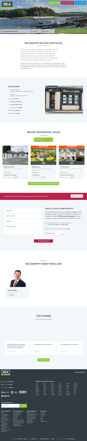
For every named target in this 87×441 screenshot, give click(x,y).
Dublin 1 (75, 383)
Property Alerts (54, 3)
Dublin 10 (60, 386)
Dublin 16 (60, 388)
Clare (52, 383)
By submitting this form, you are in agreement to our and (59, 223)
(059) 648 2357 (16, 104)
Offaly (60, 393)
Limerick (60, 391)
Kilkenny (37, 391)
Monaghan (53, 393)
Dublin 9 (52, 386)
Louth (75, 391)
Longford (68, 391)
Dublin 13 (37, 388)
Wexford (60, 394)
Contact (44, 3)
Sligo (75, 393)
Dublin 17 (68, 388)
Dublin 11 (68, 386)
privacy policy (64, 224)
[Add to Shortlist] (26, 148)
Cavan (44, 383)
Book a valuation (67, 3)
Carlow (37, 383)
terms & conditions (54, 224)
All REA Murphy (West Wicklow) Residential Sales (43, 183)
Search (63, 31)
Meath (44, 393)
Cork (59, 383)
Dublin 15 (53, 388)
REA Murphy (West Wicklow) (10, 31)
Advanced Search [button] (81, 30)
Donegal (67, 383)
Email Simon (12, 295)
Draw (79, 31)
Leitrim (52, 391)
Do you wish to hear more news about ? (59, 229)
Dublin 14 (45, 388)
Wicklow (67, 394)
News (37, 3)
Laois (44, 391)
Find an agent (80, 3)
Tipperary (37, 394)
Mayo (37, 393)
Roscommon (68, 393)
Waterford (45, 394)
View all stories (43, 360)
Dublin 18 (75, 388)
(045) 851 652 (16, 101)
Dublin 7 (37, 386)
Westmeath (53, 394)
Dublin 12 (75, 386)
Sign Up (23, 405)
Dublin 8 (44, 386)
